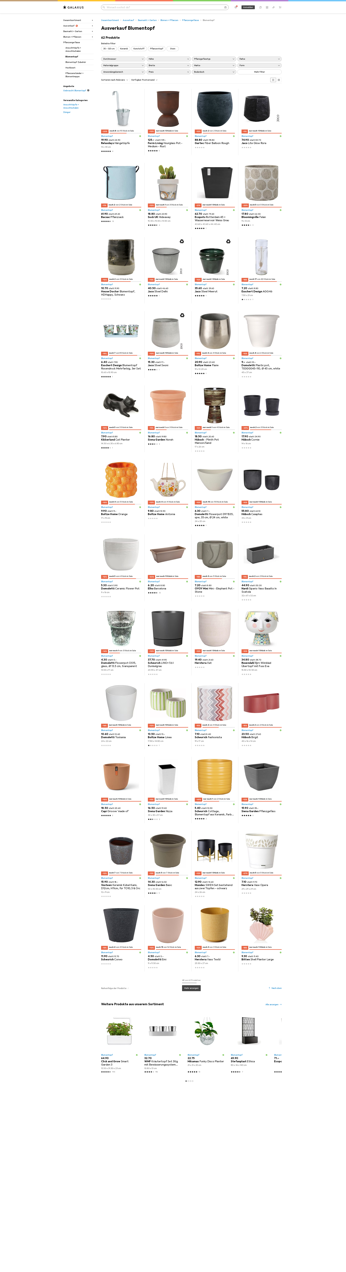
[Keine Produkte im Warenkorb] (280, 7)
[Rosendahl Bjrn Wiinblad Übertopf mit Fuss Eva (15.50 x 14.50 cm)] (261, 642)
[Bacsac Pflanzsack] (121, 196)
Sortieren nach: (108, 80)
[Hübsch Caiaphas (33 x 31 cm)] (261, 493)
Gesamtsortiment (72, 20)
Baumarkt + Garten (72, 31)
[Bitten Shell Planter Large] (261, 938)
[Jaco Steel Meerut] (215, 270)
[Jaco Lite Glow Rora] (261, 122)
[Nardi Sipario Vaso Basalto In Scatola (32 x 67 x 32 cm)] (261, 567)
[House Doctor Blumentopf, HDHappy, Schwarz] (121, 270)
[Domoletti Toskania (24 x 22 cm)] (121, 716)
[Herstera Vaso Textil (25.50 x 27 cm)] (215, 938)
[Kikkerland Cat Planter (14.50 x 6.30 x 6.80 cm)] (121, 418)
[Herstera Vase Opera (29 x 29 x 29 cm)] (261, 864)
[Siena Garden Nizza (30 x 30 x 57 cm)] (168, 790)
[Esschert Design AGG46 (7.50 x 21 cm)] (261, 270)
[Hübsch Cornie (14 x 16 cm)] (261, 418)
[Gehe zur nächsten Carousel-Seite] (277, 1044)
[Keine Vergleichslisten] (267, 7)
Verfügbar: (136, 80)
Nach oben (277, 988)
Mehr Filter (259, 72)
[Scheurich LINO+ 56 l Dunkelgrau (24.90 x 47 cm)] (168, 642)
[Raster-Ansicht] (273, 80)
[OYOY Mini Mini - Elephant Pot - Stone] (215, 567)
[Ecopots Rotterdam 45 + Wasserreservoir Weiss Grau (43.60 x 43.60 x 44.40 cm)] (215, 196)
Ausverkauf (69, 25)
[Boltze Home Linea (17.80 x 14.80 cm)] (168, 716)
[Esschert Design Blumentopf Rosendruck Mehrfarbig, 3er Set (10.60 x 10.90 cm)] (121, 344)
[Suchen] (104, 7)
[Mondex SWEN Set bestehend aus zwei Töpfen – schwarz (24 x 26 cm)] (215, 864)
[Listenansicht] (279, 80)
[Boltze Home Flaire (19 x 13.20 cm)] (215, 344)
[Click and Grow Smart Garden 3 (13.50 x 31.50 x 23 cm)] (119, 1044)
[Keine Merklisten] (273, 7)
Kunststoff (139, 48)
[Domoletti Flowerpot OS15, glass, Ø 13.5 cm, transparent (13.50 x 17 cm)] (121, 642)
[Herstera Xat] (215, 642)
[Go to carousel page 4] (192, 1081)
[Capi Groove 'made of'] (121, 790)
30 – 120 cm (109, 48)
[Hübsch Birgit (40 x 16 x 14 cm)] (261, 716)
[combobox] (121, 80)
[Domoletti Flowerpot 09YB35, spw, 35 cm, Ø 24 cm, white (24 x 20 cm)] (215, 493)
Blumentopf (71, 56)
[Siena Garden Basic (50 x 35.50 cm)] (168, 864)
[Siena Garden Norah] (168, 418)
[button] (140, 136)
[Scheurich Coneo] (121, 938)
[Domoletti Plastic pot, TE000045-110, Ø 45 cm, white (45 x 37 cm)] (261, 344)
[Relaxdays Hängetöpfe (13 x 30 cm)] (121, 122)
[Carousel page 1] (186, 1081)
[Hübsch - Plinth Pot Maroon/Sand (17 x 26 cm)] (215, 418)
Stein (172, 48)
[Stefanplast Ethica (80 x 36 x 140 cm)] (249, 1044)
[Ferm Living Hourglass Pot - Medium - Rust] (168, 122)
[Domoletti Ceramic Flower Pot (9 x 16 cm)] (121, 567)
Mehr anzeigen (191, 988)
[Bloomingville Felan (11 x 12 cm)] (261, 196)
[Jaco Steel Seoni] (168, 344)
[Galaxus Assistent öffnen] (260, 7)
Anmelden (248, 7)
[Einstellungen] (236, 7)
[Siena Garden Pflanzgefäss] (261, 790)
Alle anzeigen (271, 1004)
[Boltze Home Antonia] (168, 493)
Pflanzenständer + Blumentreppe (74, 75)
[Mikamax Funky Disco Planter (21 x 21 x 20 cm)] (206, 1044)
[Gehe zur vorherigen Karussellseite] (102, 1044)
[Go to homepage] (73, 7)
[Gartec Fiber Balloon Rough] (215, 122)
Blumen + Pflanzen (72, 37)
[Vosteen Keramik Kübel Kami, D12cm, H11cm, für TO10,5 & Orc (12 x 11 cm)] (121, 864)
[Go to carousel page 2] (188, 1081)
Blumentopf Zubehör (75, 62)
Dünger (67, 112)
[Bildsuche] (225, 7)
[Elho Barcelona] (168, 567)
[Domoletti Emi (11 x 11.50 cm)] (168, 938)
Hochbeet (70, 67)
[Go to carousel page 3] (190, 1081)
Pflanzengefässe (71, 42)
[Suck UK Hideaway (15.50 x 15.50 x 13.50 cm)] (168, 196)
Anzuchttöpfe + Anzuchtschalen (73, 49)
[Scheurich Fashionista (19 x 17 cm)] (215, 716)
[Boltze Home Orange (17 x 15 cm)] (121, 493)
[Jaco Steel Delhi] (168, 270)
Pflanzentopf (156, 48)
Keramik (124, 48)
